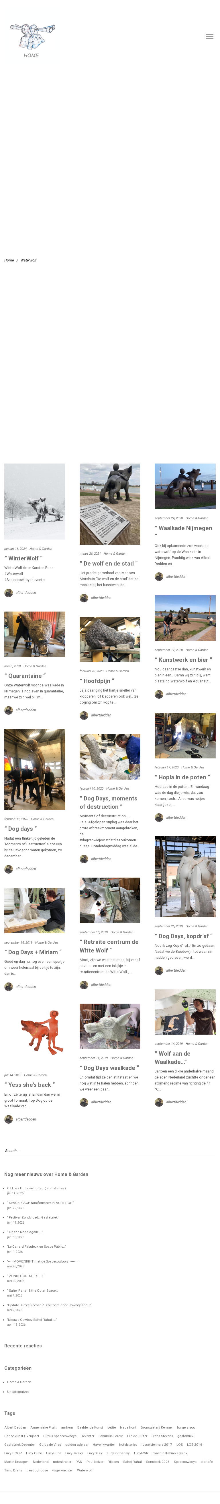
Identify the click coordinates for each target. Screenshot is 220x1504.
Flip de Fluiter (137, 1436)
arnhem (67, 1427)
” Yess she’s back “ (29, 1084)
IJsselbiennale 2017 (157, 1445)
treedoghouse (37, 1470)
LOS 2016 (194, 1445)
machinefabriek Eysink (170, 1453)
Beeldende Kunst (90, 1427)
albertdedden (26, 592)
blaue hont (128, 1427)
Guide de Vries (50, 1445)
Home (9, 260)
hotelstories (128, 1445)
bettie (111, 1427)
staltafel (207, 1462)
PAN (79, 1462)
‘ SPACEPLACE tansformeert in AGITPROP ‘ (40, 1203)
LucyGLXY (95, 1453)
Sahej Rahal (132, 1462)
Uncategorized (18, 1392)
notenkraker (62, 1462)
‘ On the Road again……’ (25, 1232)
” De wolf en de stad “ (109, 563)
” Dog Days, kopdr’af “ (184, 936)
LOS (179, 1445)
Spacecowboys (185, 1462)
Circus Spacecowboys (59, 1436)
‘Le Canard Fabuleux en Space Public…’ (36, 1247)
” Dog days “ (20, 828)
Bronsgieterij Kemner (157, 1427)
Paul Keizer (95, 1462)
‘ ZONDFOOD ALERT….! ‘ (25, 1276)
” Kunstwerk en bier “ (183, 659)
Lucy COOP (13, 1453)
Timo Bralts (13, 1470)
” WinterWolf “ (23, 558)
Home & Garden (41, 549)
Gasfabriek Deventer (19, 1445)
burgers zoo (186, 1427)
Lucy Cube (34, 1453)
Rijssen (113, 1462)
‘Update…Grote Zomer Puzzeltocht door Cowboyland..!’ (49, 1305)
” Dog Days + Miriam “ (33, 952)
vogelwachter (62, 1470)
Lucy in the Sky (118, 1453)
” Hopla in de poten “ (182, 777)
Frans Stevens (162, 1436)
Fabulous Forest (111, 1436)
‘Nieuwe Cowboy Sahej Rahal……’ (32, 1320)
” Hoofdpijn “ (97, 681)
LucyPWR (141, 1453)
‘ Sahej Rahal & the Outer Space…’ (32, 1291)
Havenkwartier (104, 1445)
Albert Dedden (15, 1427)
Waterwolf (85, 1470)
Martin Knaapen (16, 1462)
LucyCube (53, 1453)
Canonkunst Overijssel (21, 1436)
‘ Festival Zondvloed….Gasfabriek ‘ (33, 1217)
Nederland (41, 1462)
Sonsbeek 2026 (158, 1462)
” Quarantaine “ (25, 675)
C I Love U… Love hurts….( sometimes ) (36, 1188)
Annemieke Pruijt (43, 1427)
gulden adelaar (77, 1445)
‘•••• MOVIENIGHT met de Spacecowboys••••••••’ (42, 1261)
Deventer (87, 1436)
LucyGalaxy (74, 1453)
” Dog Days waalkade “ (109, 1067)
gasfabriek (185, 1436)
